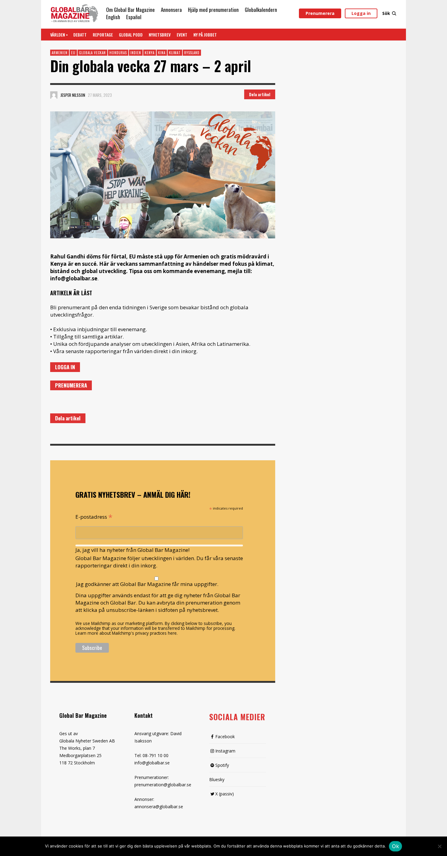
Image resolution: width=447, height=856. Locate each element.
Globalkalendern (261, 9)
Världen (57, 34)
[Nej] (439, 847)
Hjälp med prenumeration (213, 9)
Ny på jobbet (205, 34)
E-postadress (94, 516)
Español (133, 17)
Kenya (149, 52)
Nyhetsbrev (160, 34)
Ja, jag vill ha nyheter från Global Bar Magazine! (132, 549)
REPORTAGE (103, 34)
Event (182, 34)
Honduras (118, 52)
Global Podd (131, 34)
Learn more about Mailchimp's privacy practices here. (126, 633)
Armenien (60, 52)
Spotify (222, 765)
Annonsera (171, 9)
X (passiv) (224, 794)
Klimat (175, 52)
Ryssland (191, 52)
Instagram (225, 751)
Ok (395, 846)
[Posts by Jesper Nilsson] (53, 95)
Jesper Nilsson (73, 95)
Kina (161, 52)
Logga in (361, 13)
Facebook (225, 736)
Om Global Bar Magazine (130, 9)
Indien (135, 52)
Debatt (80, 34)
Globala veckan (92, 52)
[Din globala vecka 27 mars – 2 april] (162, 174)
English (113, 17)
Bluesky (216, 779)
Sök (386, 13)
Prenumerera (320, 13)
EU (73, 52)
